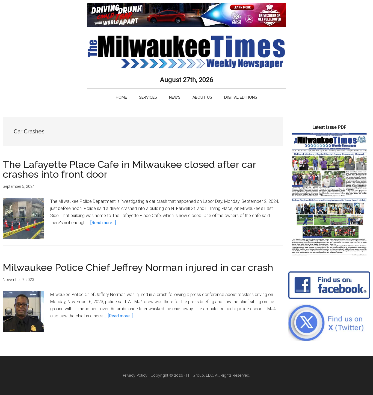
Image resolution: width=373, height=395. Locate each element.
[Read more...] (103, 222)
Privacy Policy (135, 375)
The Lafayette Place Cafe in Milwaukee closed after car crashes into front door (129, 169)
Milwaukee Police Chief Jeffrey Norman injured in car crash (138, 267)
